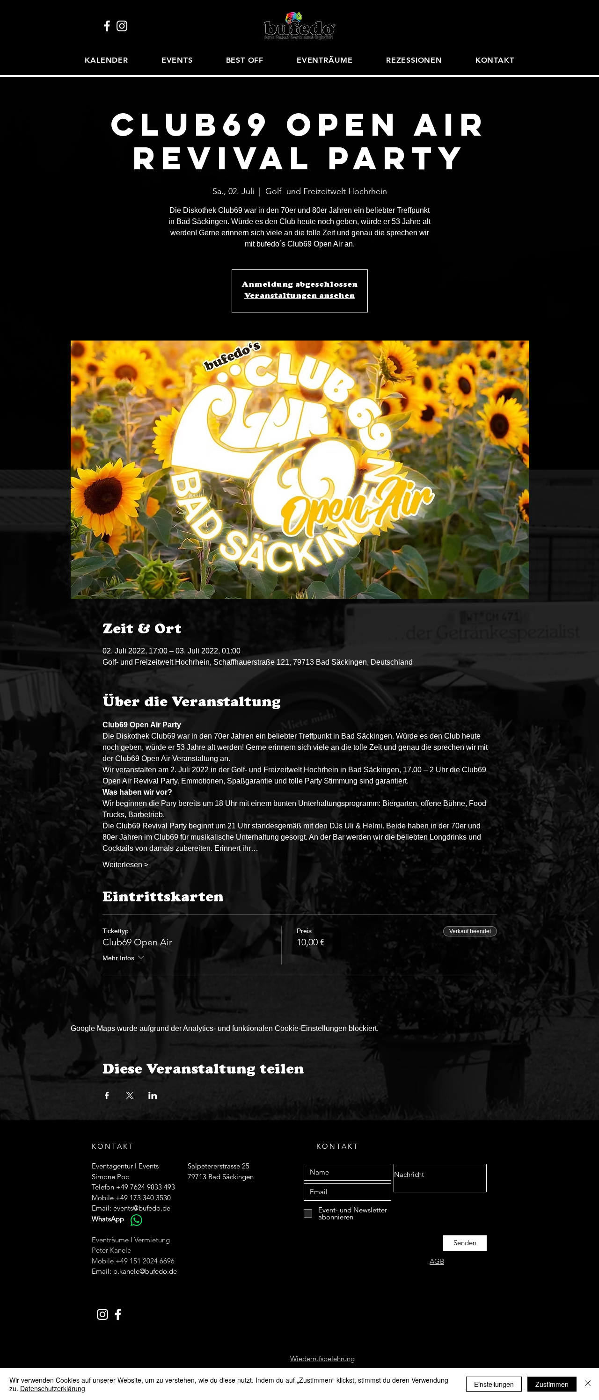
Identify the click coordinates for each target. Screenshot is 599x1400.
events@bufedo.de (141, 1208)
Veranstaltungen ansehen (299, 296)
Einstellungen (494, 1384)
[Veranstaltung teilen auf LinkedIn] (152, 1095)
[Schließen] (587, 1384)
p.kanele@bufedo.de (145, 1271)
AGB (437, 1261)
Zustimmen (552, 1384)
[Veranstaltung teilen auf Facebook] (106, 1095)
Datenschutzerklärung (52, 1388)
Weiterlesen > (125, 865)
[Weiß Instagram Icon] (122, 26)
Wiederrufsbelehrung (322, 1358)
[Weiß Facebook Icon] (107, 26)
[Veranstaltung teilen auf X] (129, 1095)
